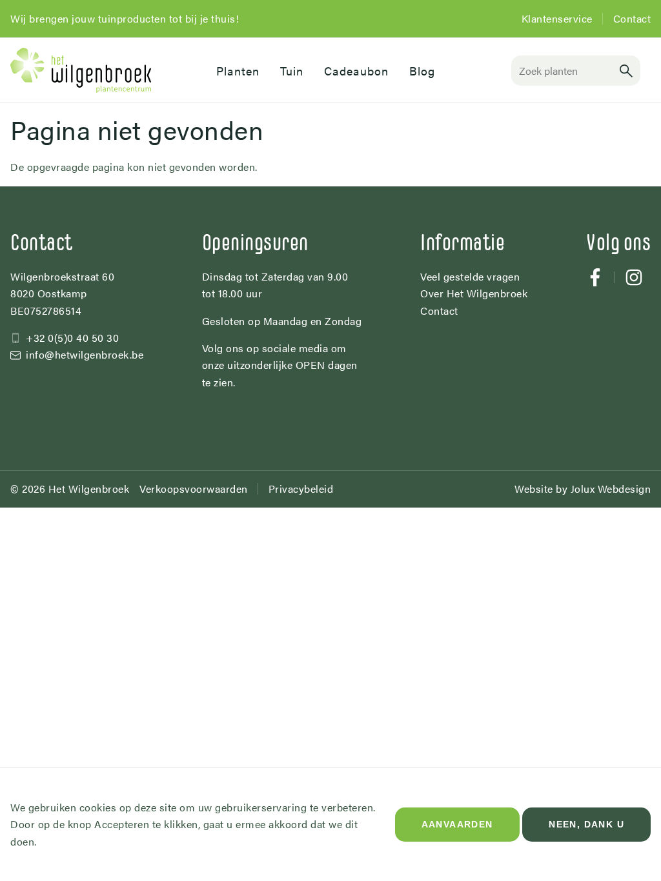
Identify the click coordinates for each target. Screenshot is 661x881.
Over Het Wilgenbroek (473, 293)
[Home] (103, 70)
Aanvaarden (457, 824)
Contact (632, 18)
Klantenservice (557, 18)
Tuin (291, 70)
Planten (237, 70)
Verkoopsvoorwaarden (193, 488)
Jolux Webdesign (611, 488)
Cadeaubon (356, 70)
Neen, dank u (586, 824)
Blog (422, 70)
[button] (626, 70)
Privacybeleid (301, 488)
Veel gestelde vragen (470, 276)
